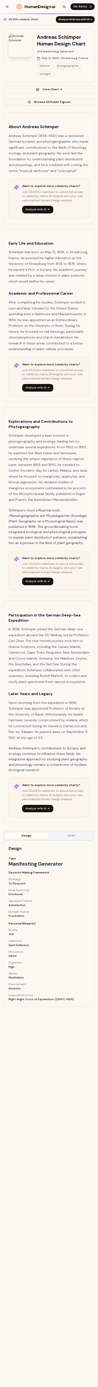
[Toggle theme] (64, 6)
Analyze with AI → (37, 209)
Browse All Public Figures (52, 102)
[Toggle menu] (7, 6)
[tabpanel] (49, 923)
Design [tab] (26, 835)
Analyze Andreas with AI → (75, 19)
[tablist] (49, 835)
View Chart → (52, 89)
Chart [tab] (71, 835)
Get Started (80, 6)
